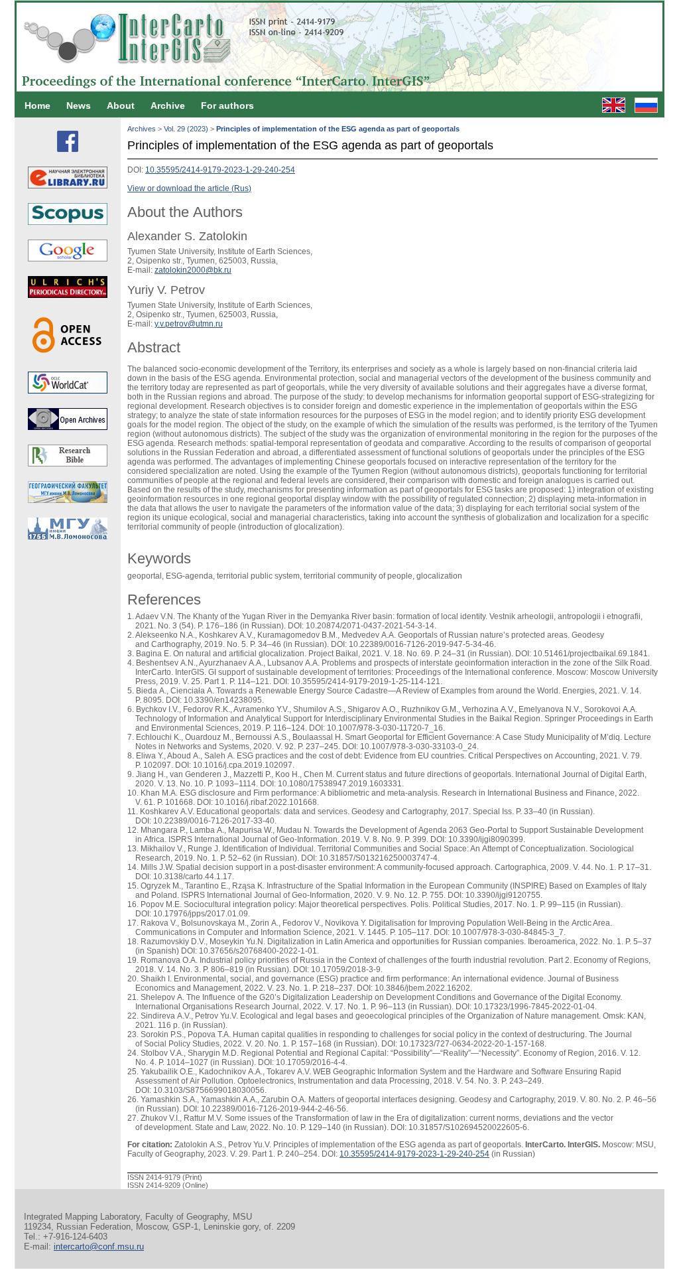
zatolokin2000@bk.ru (192, 270)
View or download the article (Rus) (189, 188)
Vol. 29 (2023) (186, 129)
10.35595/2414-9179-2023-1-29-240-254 (220, 170)
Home (37, 105)
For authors (227, 105)
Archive (168, 105)
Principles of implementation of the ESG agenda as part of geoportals (338, 129)
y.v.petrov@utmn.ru (188, 323)
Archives (141, 129)
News (78, 105)
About (121, 105)
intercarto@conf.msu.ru (99, 1246)
